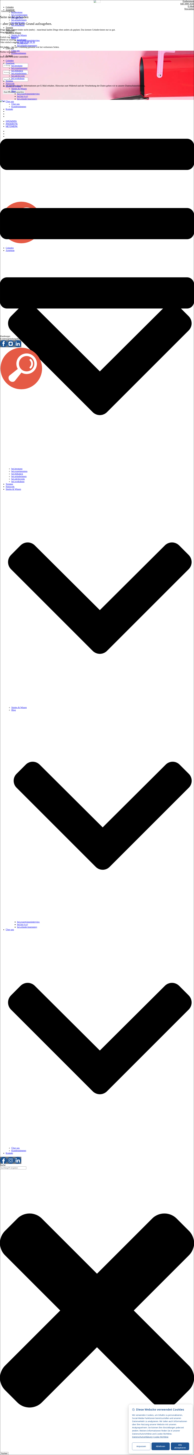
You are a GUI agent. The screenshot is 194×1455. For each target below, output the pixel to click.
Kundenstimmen (18, 53)
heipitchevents (18, 22)
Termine (9, 27)
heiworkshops (17, 25)
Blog (13, 38)
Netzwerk (10, 30)
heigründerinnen (19, 20)
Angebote (10, 10)
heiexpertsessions (19, 15)
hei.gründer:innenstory (27, 45)
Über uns (10, 48)
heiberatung (16, 12)
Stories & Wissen (13, 33)
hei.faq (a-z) (22, 43)
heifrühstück (17, 17)
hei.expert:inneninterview (28, 40)
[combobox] (13, 1167)
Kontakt (9, 56)
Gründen (10, 7)
